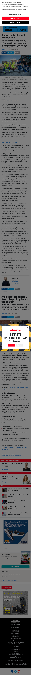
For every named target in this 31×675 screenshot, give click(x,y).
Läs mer (24, 9)
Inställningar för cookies (15, 14)
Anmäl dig (11, 345)
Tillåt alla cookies (15, 18)
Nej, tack (19, 345)
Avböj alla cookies (16, 22)
